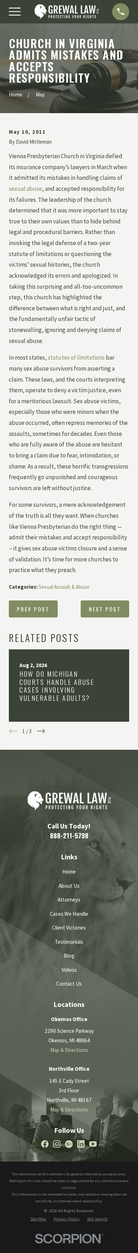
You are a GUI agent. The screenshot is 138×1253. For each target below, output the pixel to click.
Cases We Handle (69, 913)
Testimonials (69, 941)
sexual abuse (25, 189)
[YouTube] (93, 1144)
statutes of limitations (76, 357)
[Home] (66, 11)
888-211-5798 (69, 835)
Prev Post (33, 609)
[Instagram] (57, 1144)
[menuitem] (38, 1219)
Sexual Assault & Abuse (64, 586)
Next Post (105, 609)
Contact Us (69, 983)
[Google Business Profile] (69, 1144)
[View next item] (41, 731)
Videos (69, 969)
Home (69, 871)
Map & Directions (69, 1050)
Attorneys (69, 899)
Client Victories (69, 927)
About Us (69, 885)
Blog (69, 955)
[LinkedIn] (81, 1144)
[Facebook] (44, 1144)
